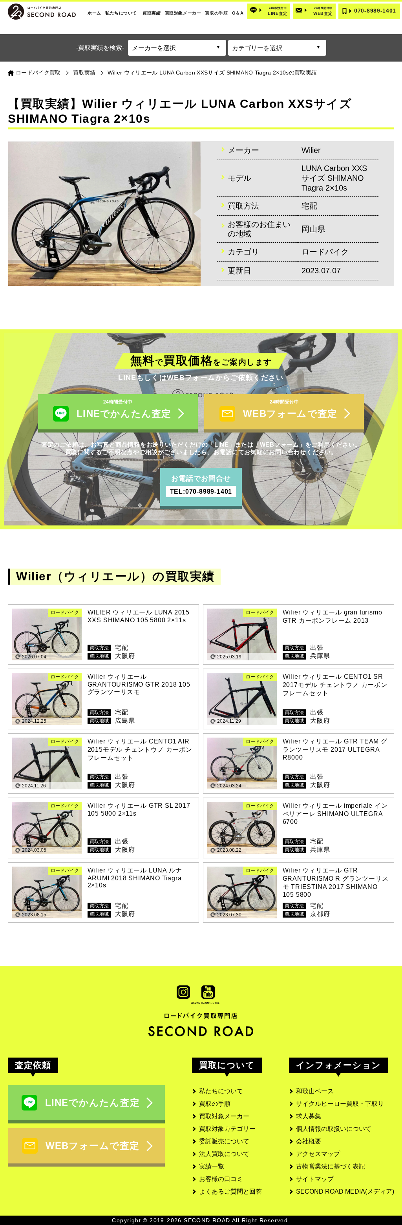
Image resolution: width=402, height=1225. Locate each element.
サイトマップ (315, 1179)
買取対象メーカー (183, 13)
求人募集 (308, 1116)
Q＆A (238, 13)
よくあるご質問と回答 (230, 1191)
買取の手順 (216, 13)
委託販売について (224, 1141)
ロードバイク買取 (38, 72)
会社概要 (308, 1141)
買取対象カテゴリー (227, 1128)
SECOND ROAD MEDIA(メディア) (345, 1191)
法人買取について (224, 1153)
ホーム (94, 13)
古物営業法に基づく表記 (330, 1166)
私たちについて (121, 13)
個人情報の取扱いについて (333, 1128)
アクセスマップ (318, 1153)
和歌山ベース (315, 1091)
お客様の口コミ (221, 1179)
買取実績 (152, 13)
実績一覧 (211, 1166)
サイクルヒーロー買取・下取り (340, 1103)
